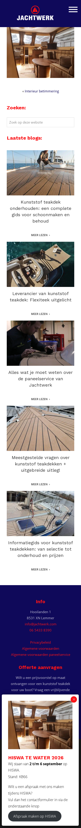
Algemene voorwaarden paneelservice (40, 654)
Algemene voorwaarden (40, 648)
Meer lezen (39, 235)
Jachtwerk (40, 11)
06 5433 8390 (40, 630)
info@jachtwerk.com (40, 624)
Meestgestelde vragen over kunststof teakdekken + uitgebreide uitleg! (41, 464)
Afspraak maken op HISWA (34, 816)
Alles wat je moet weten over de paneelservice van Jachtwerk (40, 379)
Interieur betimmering (42, 91)
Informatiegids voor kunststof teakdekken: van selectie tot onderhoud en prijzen (40, 549)
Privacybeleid (40, 642)
